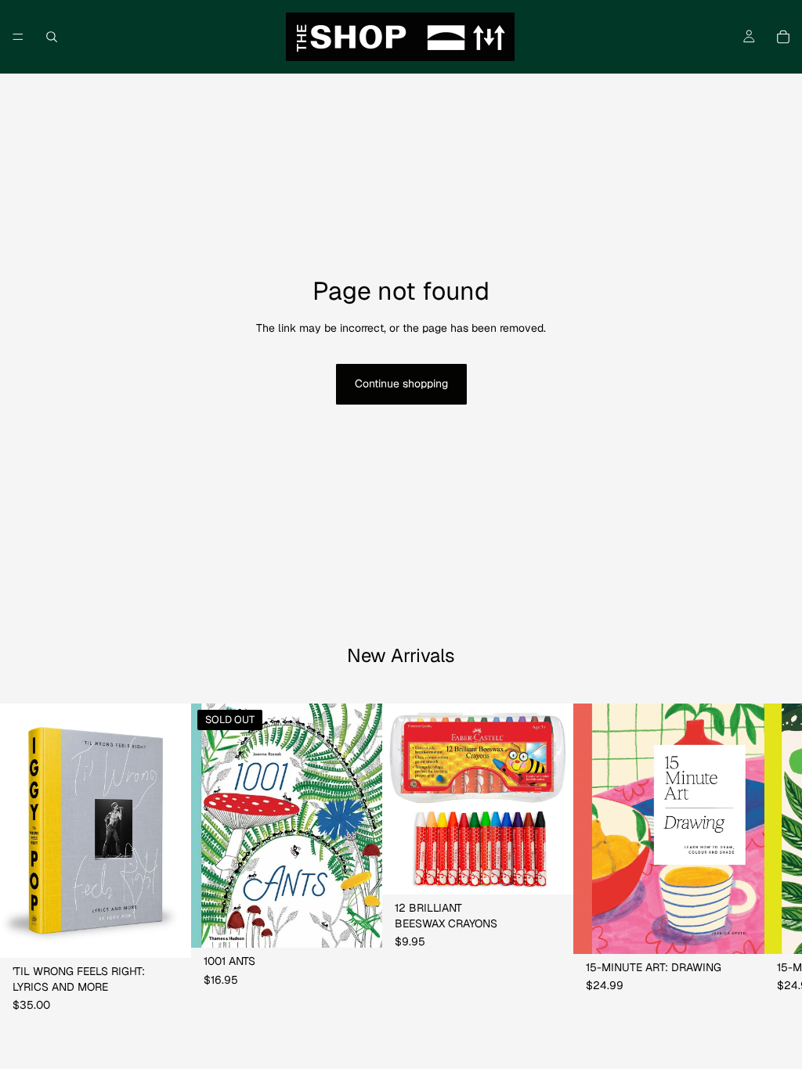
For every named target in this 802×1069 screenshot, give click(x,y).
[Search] (51, 37)
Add (180, 934)
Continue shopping (401, 383)
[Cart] (783, 37)
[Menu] (18, 37)
